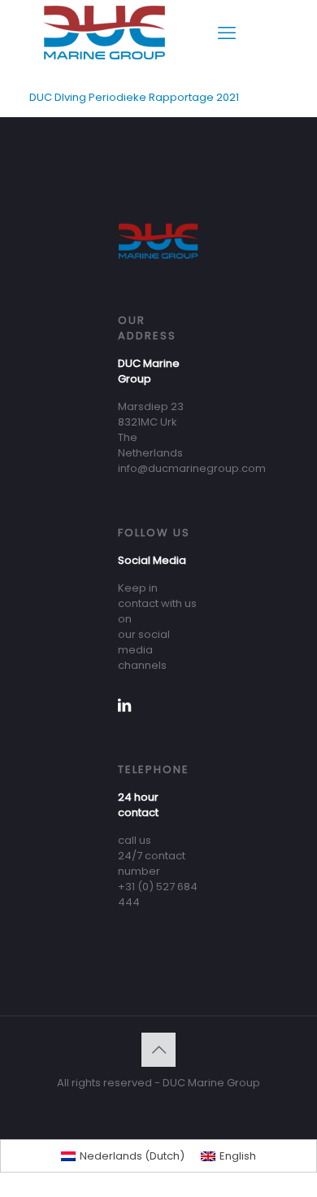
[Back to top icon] (158, 1050)
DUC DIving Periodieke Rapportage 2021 (134, 97)
